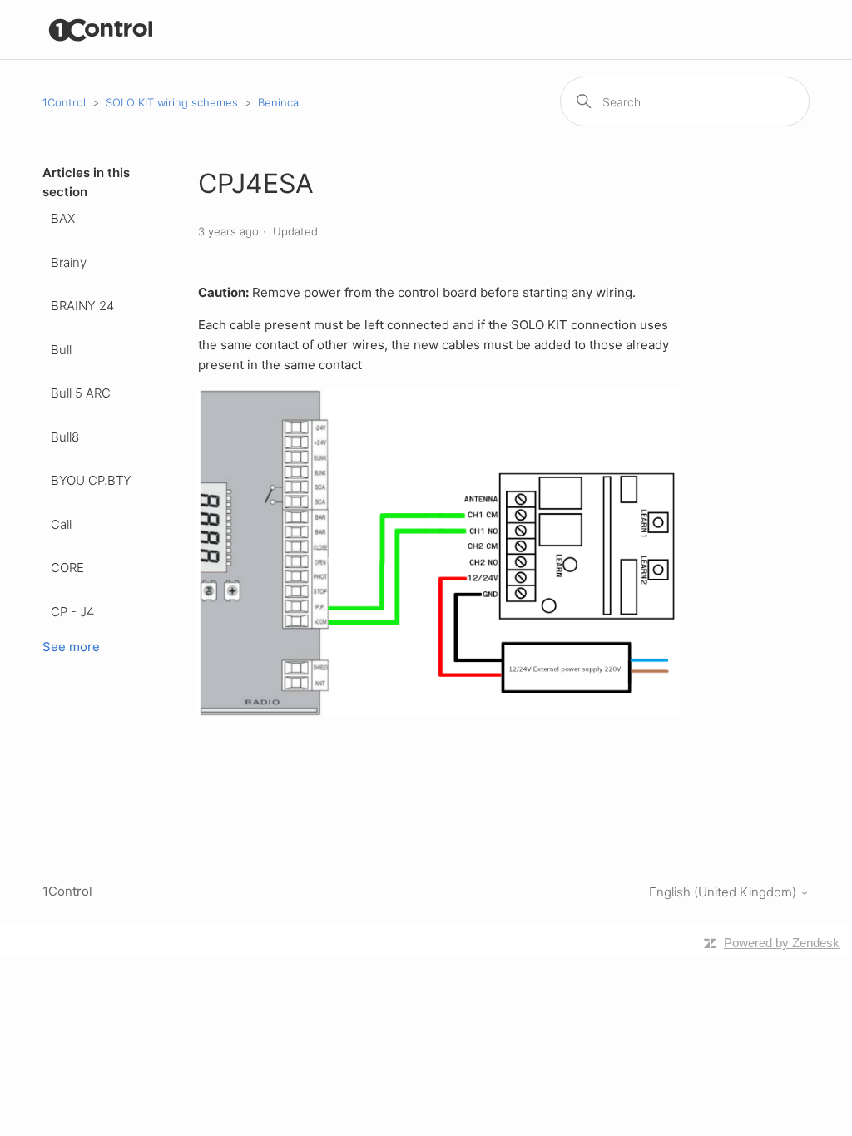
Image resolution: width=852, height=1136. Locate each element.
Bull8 (65, 437)
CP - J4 (72, 612)
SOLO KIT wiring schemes (172, 102)
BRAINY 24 (82, 306)
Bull (61, 350)
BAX (63, 218)
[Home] (101, 29)
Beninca (278, 102)
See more (71, 646)
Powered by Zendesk (782, 943)
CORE (67, 567)
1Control (64, 102)
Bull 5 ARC (81, 393)
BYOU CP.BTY (91, 480)
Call (61, 524)
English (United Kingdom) (724, 892)
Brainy (69, 262)
